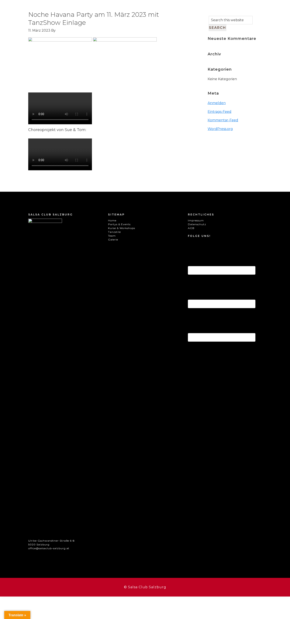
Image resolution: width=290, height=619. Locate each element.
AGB (191, 228)
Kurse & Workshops (121, 228)
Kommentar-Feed (223, 120)
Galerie (113, 239)
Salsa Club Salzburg (28, 16)
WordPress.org (220, 129)
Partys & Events (119, 224)
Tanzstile (114, 231)
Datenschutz (197, 224)
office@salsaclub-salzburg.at (48, 548)
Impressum (196, 220)
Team (112, 235)
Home (112, 220)
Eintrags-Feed (219, 112)
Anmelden (217, 103)
